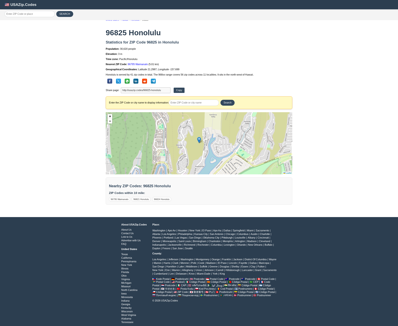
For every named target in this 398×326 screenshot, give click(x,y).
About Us (126, 229)
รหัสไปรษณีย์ (199, 285)
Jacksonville (175, 244)
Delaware (181, 273)
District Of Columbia (256, 259)
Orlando (241, 244)
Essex (244, 266)
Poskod (179, 282)
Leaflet (288, 173)
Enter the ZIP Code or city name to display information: (139, 102)
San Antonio (216, 234)
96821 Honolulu (141, 199)
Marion (157, 263)
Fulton (261, 266)
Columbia (216, 244)
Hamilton (171, 266)
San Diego (195, 237)
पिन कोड (232, 285)
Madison (252, 241)
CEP (256, 282)
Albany (251, 237)
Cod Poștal (226, 288)
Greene (213, 266)
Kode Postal (163, 279)
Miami (250, 230)
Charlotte (265, 234)
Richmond (189, 244)
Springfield (239, 230)
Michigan (126, 283)
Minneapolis (169, 241)
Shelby (235, 266)
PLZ (211, 292)
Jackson (237, 259)
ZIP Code (182, 292)
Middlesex (191, 266)
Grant (258, 270)
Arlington (240, 241)
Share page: (112, 90)
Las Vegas (181, 237)
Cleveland (264, 241)
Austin (254, 234)
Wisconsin (127, 311)
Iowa (124, 293)
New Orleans (255, 244)
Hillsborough (233, 270)
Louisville (240, 237)
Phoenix (157, 237)
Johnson (209, 270)
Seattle (189, 248)
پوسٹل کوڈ (217, 285)
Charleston (214, 241)
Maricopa (264, 263)
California (126, 258)
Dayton (156, 248)
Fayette (243, 263)
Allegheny (187, 270)
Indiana (125, 300)
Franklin (226, 259)
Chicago (230, 234)
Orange (216, 259)
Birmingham (199, 241)
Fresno (166, 248)
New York (126, 265)
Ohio (124, 275)
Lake (181, 266)
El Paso (206, 230)
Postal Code (216, 279)
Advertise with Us (131, 240)
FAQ (123, 244)
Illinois (124, 268)
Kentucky (126, 308)
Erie (167, 270)
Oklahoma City (211, 237)
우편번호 (170, 288)
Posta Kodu (186, 288)
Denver (156, 241)
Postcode (199, 279)
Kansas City (201, 234)
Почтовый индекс (166, 295)
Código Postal (197, 282)
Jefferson (173, 259)
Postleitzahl (181, 279)
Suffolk (203, 266)
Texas (124, 254)
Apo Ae (172, 230)
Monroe (184, 263)
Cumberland (160, 273)
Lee (172, 273)
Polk (193, 263)
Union (198, 270)
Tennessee (127, 322)
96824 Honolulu (161, 199)
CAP (183, 285)
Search (227, 102)
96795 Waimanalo (138, 64)
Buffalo (268, 244)
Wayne (272, 259)
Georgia (125, 304)
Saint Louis (184, 241)
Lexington (229, 244)
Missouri (126, 286)
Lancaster (247, 270)
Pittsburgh (227, 237)
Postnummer (211, 295)
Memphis (228, 241)
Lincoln (233, 263)
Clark (175, 263)
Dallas (227, 230)
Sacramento (262, 230)
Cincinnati (263, 237)
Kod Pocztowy (207, 288)
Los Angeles (169, 234)
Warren (176, 270)
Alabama (126, 318)
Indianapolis (159, 244)
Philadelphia (185, 234)
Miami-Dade (203, 273)
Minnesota (127, 297)
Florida (125, 272)
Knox (192, 273)
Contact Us (127, 233)
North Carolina (129, 290)
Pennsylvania (128, 261)
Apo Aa (217, 230)
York (215, 273)
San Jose (177, 248)
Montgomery (202, 259)
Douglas (224, 266)
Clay (252, 266)
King (222, 273)
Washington (158, 230)
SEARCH (64, 14)
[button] (199, 140)
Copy (179, 90)
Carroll (219, 270)
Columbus (242, 234)
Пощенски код (190, 295)
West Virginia (128, 315)
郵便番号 (199, 292)
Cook (201, 263)
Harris (167, 263)
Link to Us (126, 237)
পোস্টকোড (227, 295)
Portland (168, 237)
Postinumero (245, 288)
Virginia (125, 279)
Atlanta (156, 234)
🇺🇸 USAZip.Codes (20, 4)
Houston (182, 230)
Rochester (203, 244)
